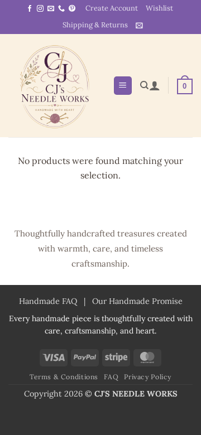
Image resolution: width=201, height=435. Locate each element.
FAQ (111, 377)
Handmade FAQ (48, 301)
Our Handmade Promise (137, 301)
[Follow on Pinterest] (72, 9)
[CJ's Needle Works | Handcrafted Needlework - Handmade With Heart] (56, 85)
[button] (139, 25)
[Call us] (61, 9)
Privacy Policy (147, 377)
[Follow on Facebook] (29, 9)
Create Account (111, 8)
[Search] (144, 85)
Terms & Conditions (64, 377)
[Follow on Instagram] (40, 9)
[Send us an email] (50, 9)
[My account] (154, 85)
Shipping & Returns (95, 25)
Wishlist (159, 8)
